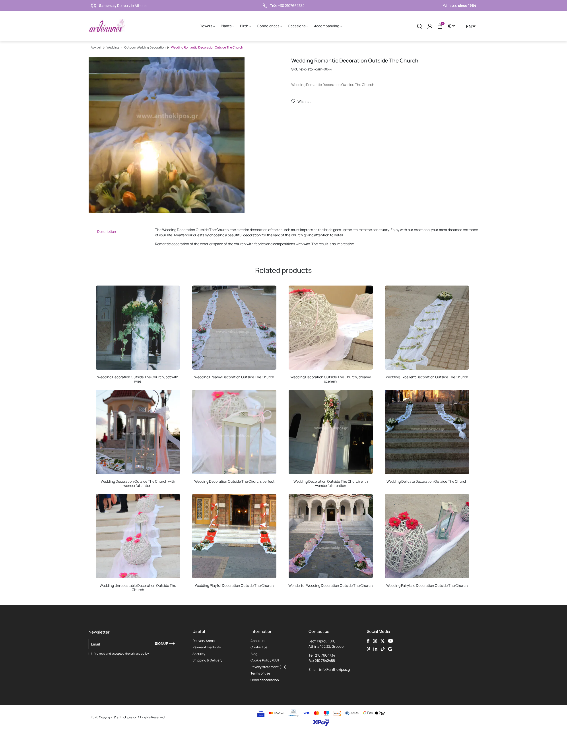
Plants (226, 25)
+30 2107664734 (291, 5)
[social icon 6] (375, 649)
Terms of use (260, 673)
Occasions (297, 25)
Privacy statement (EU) (268, 667)
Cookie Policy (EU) (264, 660)
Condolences (268, 25)
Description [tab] (106, 231)
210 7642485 (325, 660)
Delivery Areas (203, 640)
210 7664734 (325, 655)
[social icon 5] (368, 649)
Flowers (206, 25)
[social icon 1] (368, 641)
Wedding (113, 47)
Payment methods (206, 647)
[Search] (419, 26)
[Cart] (440, 26)
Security (198, 653)
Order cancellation (264, 680)
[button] (301, 101)
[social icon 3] (382, 641)
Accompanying (327, 25)
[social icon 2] (375, 641)
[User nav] (429, 26)
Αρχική (96, 47)
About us (257, 640)
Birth (244, 25)
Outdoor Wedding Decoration (144, 47)
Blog (253, 653)
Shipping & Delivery (207, 660)
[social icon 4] (390, 641)
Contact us (259, 647)
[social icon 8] (390, 649)
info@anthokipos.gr (335, 669)
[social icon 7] (383, 649)
